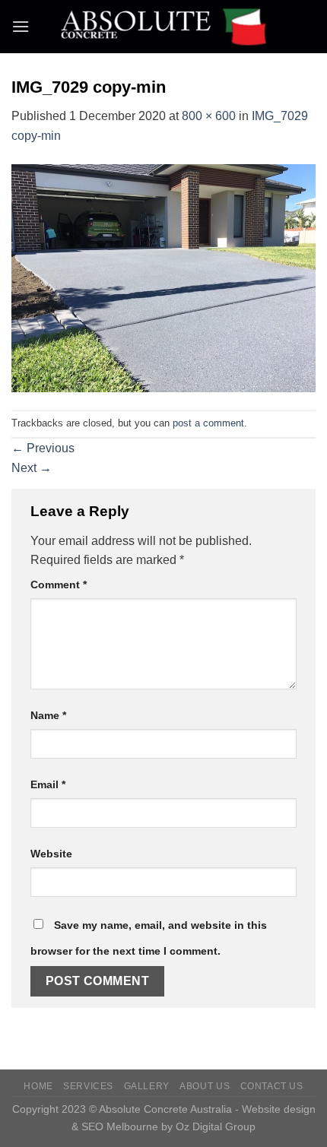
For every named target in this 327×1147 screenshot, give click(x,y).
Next (31, 467)
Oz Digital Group (216, 1126)
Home (38, 1086)
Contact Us (271, 1086)
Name (48, 715)
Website (51, 854)
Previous (43, 448)
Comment (58, 584)
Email (47, 784)
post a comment (208, 423)
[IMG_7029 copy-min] (163, 277)
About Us (204, 1086)
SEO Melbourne (119, 1126)
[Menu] (20, 26)
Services (88, 1086)
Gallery (147, 1086)
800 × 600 (209, 115)
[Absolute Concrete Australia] (163, 27)
